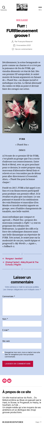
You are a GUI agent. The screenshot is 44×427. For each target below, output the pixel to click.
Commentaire (8, 296)
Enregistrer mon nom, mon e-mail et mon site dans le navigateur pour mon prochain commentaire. (22, 354)
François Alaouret (25, 41)
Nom (5, 319)
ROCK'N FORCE (16, 422)
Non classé (22, 20)
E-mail (5, 330)
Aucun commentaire (23, 49)
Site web (6, 341)
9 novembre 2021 (23, 45)
